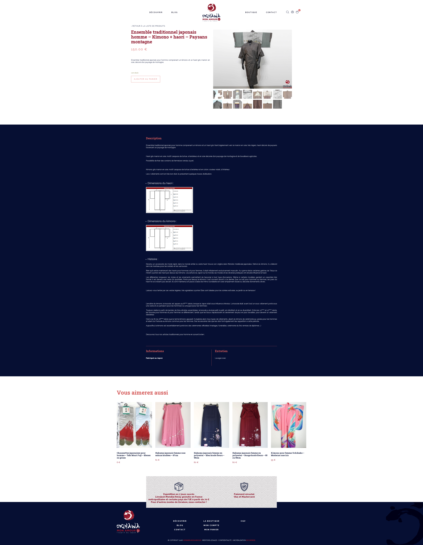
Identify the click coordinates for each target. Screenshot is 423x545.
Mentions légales (209, 540)
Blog (174, 12)
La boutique (211, 521)
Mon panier (211, 530)
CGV (243, 521)
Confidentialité (224, 540)
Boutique (251, 12)
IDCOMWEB (250, 540)
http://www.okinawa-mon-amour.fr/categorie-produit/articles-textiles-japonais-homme (182, 339)
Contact (271, 12)
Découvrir (156, 12)
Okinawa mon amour (192, 540)
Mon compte (211, 525)
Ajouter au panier (145, 79)
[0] (297, 12)
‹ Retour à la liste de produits (148, 26)
